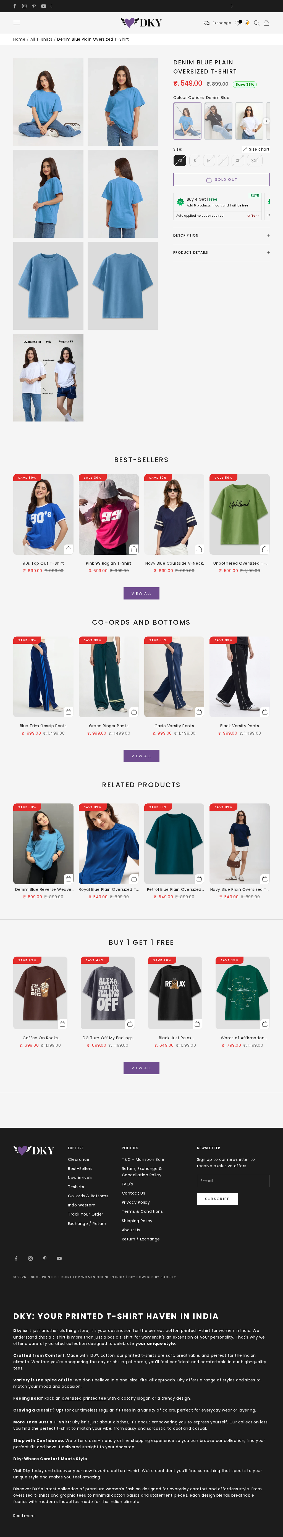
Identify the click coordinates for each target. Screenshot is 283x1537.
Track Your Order (85, 1214)
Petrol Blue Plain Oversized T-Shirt (174, 890)
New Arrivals (80, 1177)
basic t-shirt (120, 1337)
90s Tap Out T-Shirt (43, 563)
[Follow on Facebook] (14, 6)
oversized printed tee (84, 1398)
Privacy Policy (136, 1202)
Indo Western (82, 1205)
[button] (187, 121)
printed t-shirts (141, 1355)
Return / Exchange (141, 1239)
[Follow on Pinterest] (34, 6)
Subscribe (217, 1198)
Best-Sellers (80, 1168)
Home (19, 39)
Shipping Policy (137, 1221)
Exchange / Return (87, 1223)
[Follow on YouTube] (43, 6)
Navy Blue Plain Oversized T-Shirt (239, 890)
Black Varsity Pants (239, 726)
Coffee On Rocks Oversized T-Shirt (40, 1038)
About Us (131, 1230)
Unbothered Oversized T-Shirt (239, 564)
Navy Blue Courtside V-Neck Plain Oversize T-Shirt (174, 564)
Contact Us (133, 1193)
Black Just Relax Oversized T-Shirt (175, 1038)
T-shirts (76, 1187)
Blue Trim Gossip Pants (43, 726)
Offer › (253, 215)
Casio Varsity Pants (174, 726)
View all (142, 593)
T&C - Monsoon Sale (143, 1159)
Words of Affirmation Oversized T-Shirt (242, 1038)
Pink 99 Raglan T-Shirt (108, 563)
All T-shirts (41, 39)
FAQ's (127, 1184)
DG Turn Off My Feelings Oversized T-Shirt (108, 1038)
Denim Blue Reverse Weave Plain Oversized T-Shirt (43, 890)
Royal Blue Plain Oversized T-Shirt (108, 890)
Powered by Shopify (156, 1277)
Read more (24, 1515)
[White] (249, 121)
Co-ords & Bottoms (88, 1196)
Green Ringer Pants (109, 726)
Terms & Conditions (142, 1211)
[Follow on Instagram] (24, 6)
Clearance (79, 1159)
